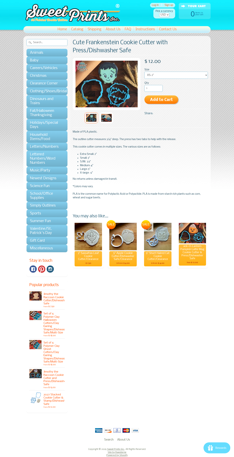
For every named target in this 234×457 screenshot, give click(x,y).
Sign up (169, 5)
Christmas (38, 76)
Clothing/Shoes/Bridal (45, 91)
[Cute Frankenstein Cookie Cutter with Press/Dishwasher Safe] (91, 117)
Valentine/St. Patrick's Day (41, 231)
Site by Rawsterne (117, 452)
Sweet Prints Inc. (115, 449)
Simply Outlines (43, 205)
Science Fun (40, 186)
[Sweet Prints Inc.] (71, 21)
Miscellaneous (41, 248)
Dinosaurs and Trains (41, 101)
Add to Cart (161, 100)
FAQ (128, 29)
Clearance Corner (44, 83)
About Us (113, 29)
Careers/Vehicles (43, 68)
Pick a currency (164, 11)
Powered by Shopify (117, 455)
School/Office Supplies (41, 196)
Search (109, 439)
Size (146, 69)
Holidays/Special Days (44, 125)
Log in (155, 5)
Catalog (77, 29)
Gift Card (37, 241)
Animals (36, 53)
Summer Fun (40, 221)
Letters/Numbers (44, 147)
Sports (35, 213)
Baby (34, 60)
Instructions (145, 29)
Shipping (94, 29)
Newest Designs (43, 178)
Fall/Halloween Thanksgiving (42, 113)
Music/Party (40, 170)
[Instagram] (50, 269)
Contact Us (168, 29)
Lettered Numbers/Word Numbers (42, 158)
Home (62, 29)
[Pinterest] (41, 269)
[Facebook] (33, 269)
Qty (146, 83)
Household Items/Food (40, 137)
